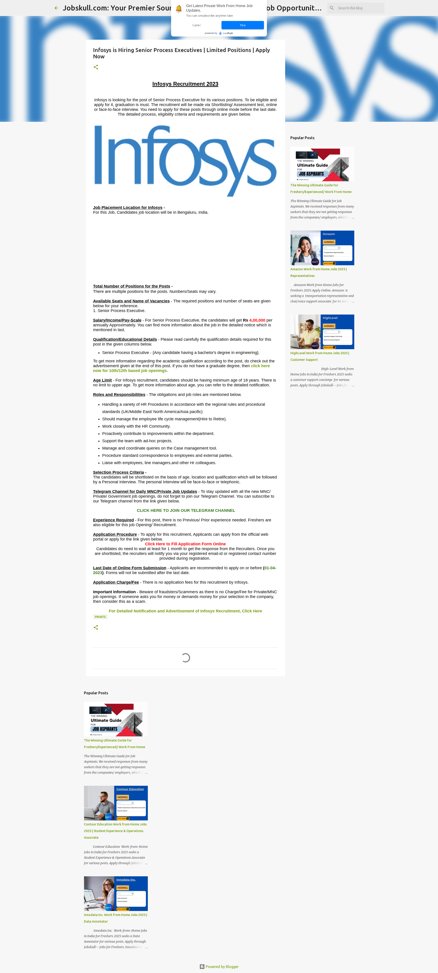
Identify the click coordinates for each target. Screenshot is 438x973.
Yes (242, 25)
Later (197, 25)
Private (100, 616)
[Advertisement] (185, 252)
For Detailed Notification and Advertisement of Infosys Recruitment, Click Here (185, 611)
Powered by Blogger (222, 967)
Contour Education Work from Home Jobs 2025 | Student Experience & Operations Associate (115, 830)
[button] (96, 67)
